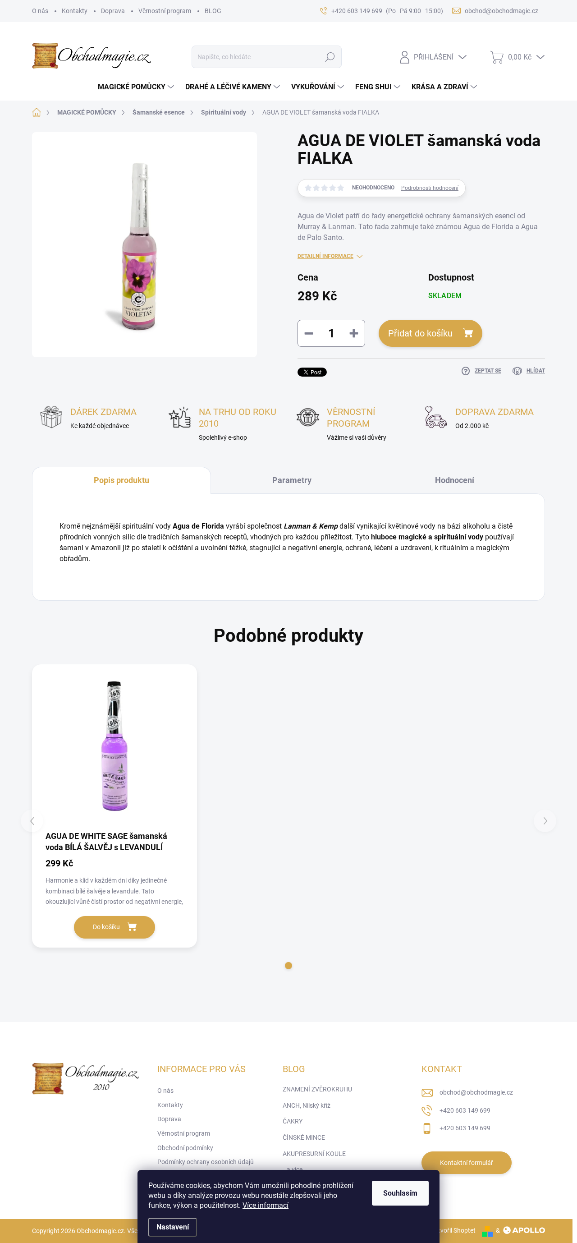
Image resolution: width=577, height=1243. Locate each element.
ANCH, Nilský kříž (306, 1105)
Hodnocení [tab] (454, 480)
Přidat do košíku (420, 333)
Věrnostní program (164, 10)
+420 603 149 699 (465, 1110)
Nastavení (172, 1227)
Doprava (113, 10)
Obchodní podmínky (185, 1147)
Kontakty (74, 10)
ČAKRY (292, 1121)
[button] (288, 966)
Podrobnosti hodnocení (429, 188)
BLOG (213, 10)
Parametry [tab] (291, 480)
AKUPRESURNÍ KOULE (314, 1153)
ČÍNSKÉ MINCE (304, 1137)
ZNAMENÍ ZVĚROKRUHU (317, 1089)
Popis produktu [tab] (121, 480)
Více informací (265, 1205)
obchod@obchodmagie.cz (476, 1092)
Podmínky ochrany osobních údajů (205, 1161)
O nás (40, 10)
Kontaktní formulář (466, 1162)
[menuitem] (137, 87)
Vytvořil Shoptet (453, 1230)
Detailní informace (325, 256)
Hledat (330, 56)
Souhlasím (400, 1193)
